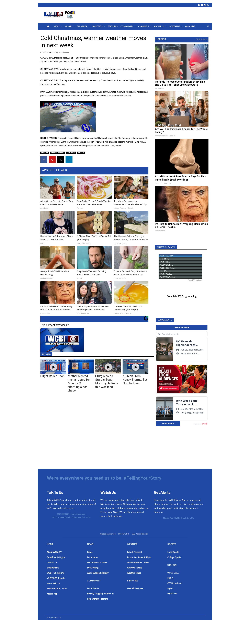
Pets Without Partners (97, 598)
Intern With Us (53, 583)
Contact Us (52, 562)
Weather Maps (134, 572)
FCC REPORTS (123, 534)
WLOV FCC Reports (56, 578)
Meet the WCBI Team (57, 588)
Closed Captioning (107, 534)
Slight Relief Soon (52, 376)
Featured (44, 153)
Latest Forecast (134, 552)
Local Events (93, 588)
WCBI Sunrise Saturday (98, 572)
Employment (53, 567)
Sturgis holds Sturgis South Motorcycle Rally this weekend (106, 381)
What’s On (172, 593)
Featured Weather (57, 153)
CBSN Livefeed (174, 583)
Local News (71, 153)
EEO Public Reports (140, 534)
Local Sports (173, 552)
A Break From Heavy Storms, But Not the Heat (135, 379)
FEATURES (113, 26)
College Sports (174, 557)
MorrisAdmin (64, 52)
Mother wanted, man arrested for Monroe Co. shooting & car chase (79, 383)
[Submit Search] (208, 26)
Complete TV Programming (182, 296)
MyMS (170, 588)
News (56, 26)
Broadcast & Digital (56, 557)
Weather (82, 26)
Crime (90, 552)
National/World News (97, 562)
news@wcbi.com (78, 514)
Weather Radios (134, 567)
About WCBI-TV (54, 552)
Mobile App (168, 518)
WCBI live (190, 26)
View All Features (135, 588)
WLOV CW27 (173, 572)
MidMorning (92, 567)
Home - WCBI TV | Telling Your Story (60, 15)
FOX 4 (170, 578)
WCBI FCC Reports (55, 572)
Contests (97, 26)
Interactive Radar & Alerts (139, 557)
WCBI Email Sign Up (184, 518)
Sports (68, 26)
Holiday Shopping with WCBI (100, 593)
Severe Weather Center (138, 562)
